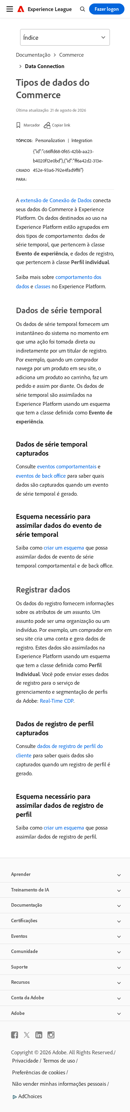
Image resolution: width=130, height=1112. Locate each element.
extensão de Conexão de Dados (56, 200)
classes (42, 286)
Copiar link (61, 125)
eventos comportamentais (66, 466)
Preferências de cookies (38, 1072)
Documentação (33, 54)
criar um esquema (64, 547)
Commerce (71, 54)
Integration (81, 140)
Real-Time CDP (56, 700)
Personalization (50, 140)
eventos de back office (41, 475)
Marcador (32, 125)
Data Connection (44, 66)
